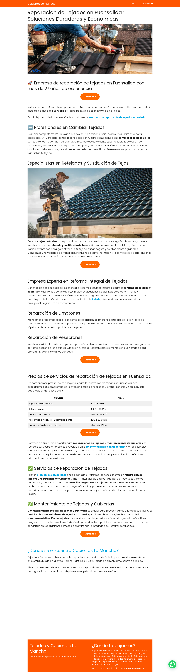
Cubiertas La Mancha (42, 4)
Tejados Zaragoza (111, 664)
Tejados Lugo (140, 656)
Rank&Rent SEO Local (133, 668)
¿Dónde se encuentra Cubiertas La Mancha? (73, 550)
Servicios (145, 3)
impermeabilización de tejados (106, 446)
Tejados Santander (101, 650)
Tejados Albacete (119, 653)
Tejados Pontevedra (103, 659)
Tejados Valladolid (121, 650)
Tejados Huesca (109, 661)
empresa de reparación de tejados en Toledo (117, 117)
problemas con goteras (51, 475)
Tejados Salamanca (125, 659)
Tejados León (126, 661)
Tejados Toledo (101, 653)
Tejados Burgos (137, 653)
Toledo (96, 299)
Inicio (133, 3)
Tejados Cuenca (102, 656)
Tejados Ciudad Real (122, 656)
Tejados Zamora (140, 650)
